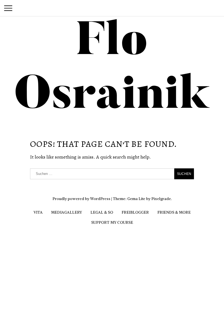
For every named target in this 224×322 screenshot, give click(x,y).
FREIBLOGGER (135, 212)
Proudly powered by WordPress (81, 198)
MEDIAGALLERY (66, 212)
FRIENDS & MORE (174, 212)
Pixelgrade (161, 198)
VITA (38, 212)
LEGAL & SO (101, 212)
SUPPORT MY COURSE (112, 222)
